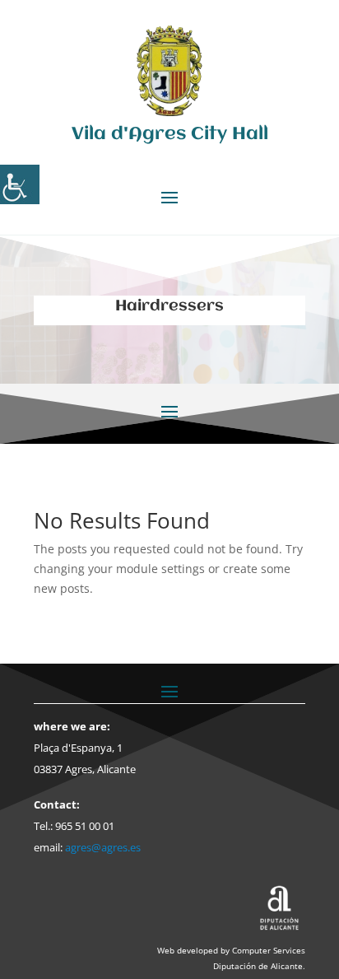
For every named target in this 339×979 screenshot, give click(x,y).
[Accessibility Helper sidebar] (19, 184)
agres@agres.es (103, 847)
